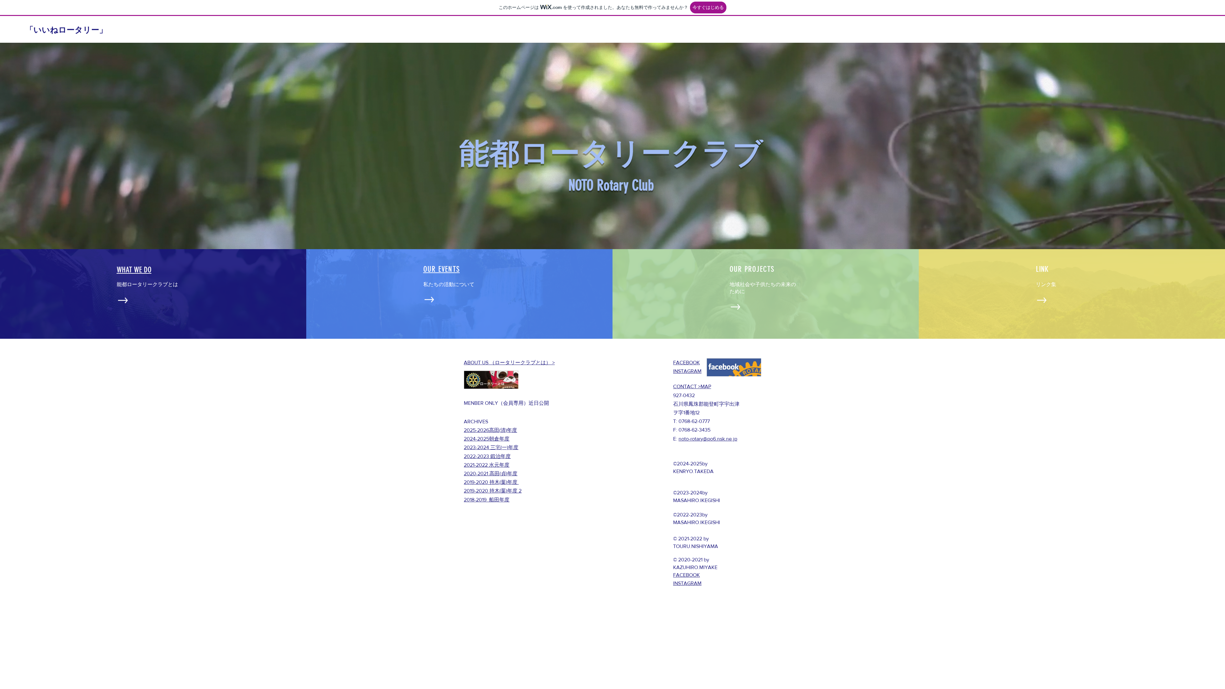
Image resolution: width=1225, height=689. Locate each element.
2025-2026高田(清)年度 (490, 430)
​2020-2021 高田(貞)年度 (490, 473)
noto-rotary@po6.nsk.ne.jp (708, 438)
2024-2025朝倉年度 (486, 438)
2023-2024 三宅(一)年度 (491, 447)
